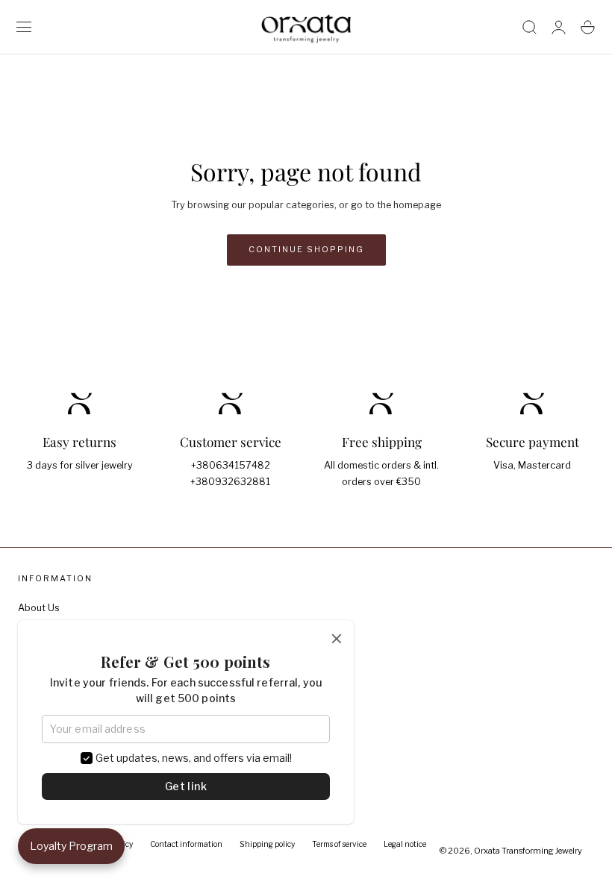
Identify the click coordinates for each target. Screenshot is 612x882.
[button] (24, 27)
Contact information (186, 843)
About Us (39, 607)
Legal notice (405, 843)
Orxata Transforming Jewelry (528, 850)
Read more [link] (79, 497)
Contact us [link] (230, 513)
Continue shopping (306, 249)
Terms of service (339, 843)
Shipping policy (267, 843)
